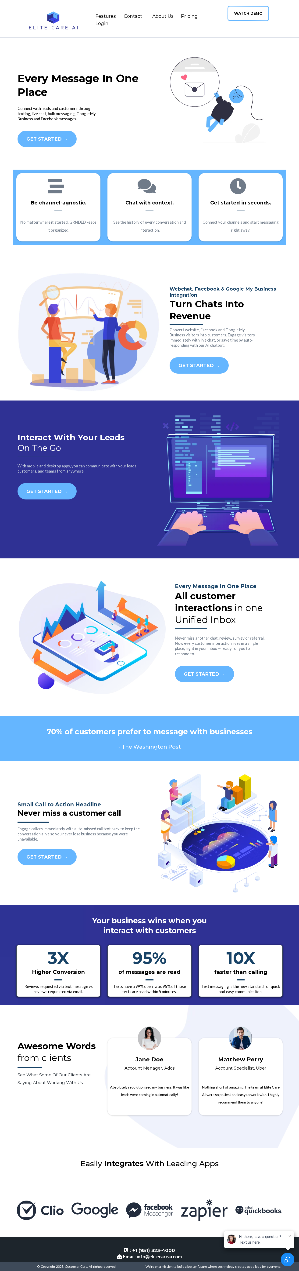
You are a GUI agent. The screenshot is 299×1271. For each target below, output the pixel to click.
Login (101, 23)
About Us (163, 16)
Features (105, 16)
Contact (133, 16)
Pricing (189, 16)
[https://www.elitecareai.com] (53, 19)
